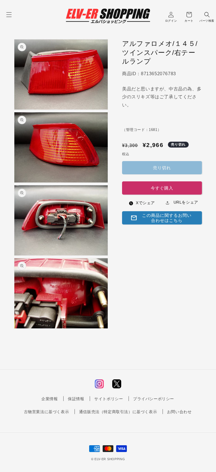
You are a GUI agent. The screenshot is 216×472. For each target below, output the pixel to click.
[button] (9, 14)
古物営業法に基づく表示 (46, 411)
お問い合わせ (179, 411)
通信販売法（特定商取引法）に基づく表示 (118, 411)
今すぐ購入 (162, 188)
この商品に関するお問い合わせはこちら (161, 218)
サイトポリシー (108, 399)
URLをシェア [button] (185, 202)
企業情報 (49, 399)
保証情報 (76, 399)
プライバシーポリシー (153, 399)
